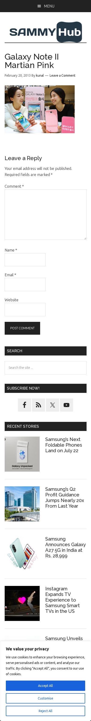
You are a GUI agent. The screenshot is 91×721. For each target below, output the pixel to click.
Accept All (45, 686)
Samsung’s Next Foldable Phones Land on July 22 (63, 445)
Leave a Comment (62, 75)
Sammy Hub (46, 32)
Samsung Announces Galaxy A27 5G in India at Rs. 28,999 (65, 547)
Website (11, 300)
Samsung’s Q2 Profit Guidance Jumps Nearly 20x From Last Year (64, 497)
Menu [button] (49, 6)
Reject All (45, 711)
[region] (45, 681)
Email (10, 275)
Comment (14, 186)
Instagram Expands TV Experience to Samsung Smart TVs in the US (62, 600)
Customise (45, 698)
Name (11, 250)
